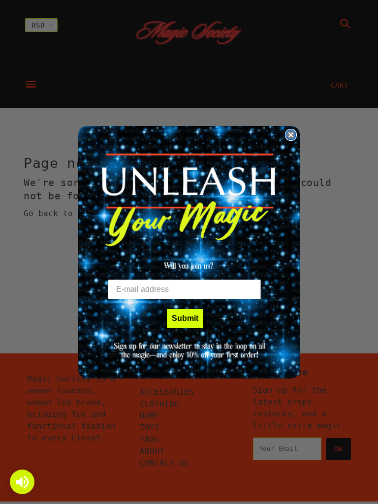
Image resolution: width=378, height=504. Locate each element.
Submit (185, 318)
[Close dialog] (291, 135)
